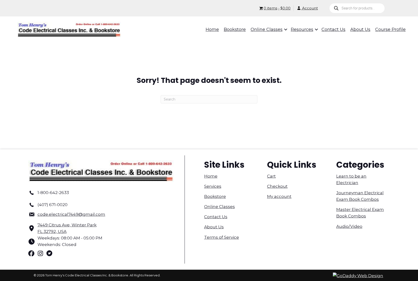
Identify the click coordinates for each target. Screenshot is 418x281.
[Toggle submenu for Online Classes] (282, 29)
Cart (271, 176)
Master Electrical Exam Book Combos (360, 212)
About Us (214, 226)
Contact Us (215, 216)
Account (309, 8)
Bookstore (215, 196)
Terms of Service (221, 237)
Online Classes (219, 206)
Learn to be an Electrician (351, 179)
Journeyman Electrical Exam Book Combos (360, 196)
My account (279, 196)
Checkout (277, 186)
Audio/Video (349, 226)
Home (210, 176)
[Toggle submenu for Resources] (313, 29)
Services (212, 186)
